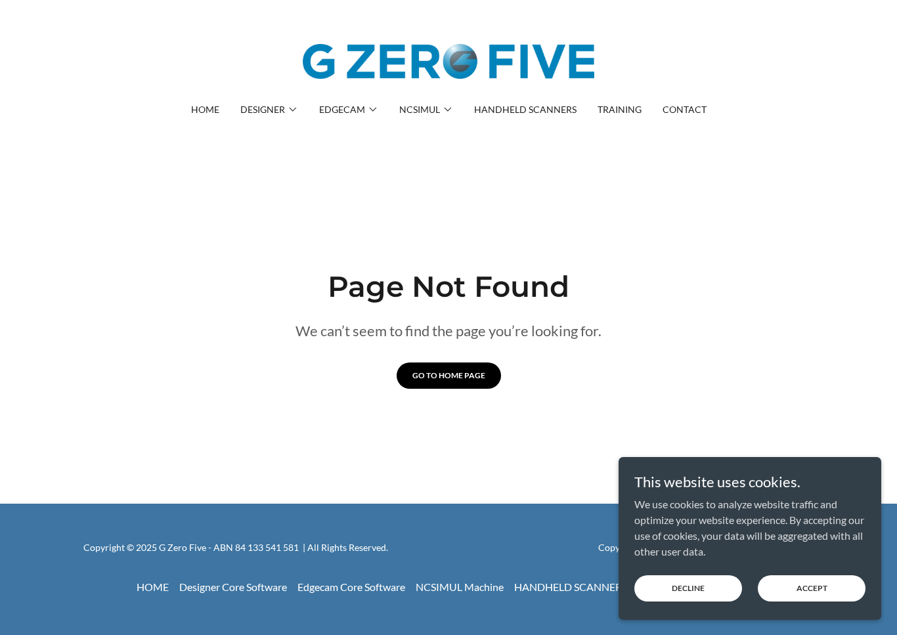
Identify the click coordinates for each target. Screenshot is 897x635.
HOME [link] (205, 109)
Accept (812, 588)
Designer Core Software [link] (233, 586)
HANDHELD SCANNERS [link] (525, 109)
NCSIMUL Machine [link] (460, 586)
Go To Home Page (448, 375)
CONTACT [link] (685, 109)
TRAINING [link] (620, 109)
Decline (688, 588)
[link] (449, 60)
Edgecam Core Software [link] (351, 586)
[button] (269, 110)
